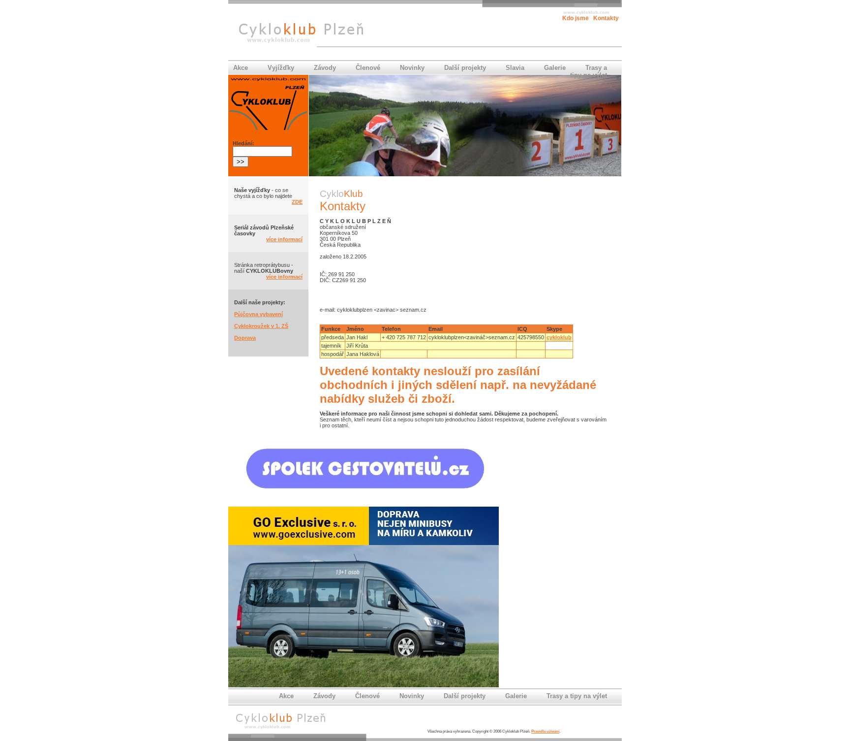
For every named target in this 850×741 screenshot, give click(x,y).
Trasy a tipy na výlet (588, 71)
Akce (240, 67)
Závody (325, 67)
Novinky (412, 67)
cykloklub (559, 337)
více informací (284, 239)
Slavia (515, 67)
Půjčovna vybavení (258, 314)
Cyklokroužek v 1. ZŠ (261, 326)
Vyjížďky (281, 67)
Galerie (555, 67)
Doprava (245, 338)
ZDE (297, 202)
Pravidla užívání (545, 731)
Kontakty (606, 18)
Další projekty (465, 67)
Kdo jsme (575, 18)
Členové (368, 67)
